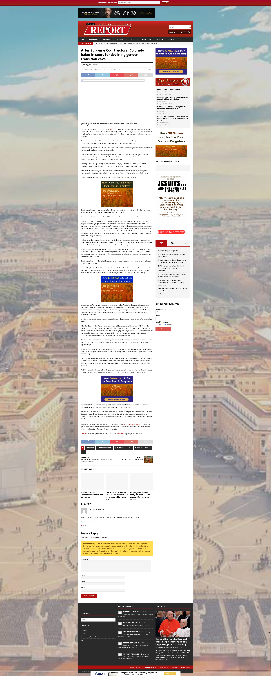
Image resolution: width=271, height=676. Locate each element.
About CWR (146, 39)
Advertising (164, 667)
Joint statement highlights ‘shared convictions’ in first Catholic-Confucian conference (171, 282)
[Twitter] (181, 32)
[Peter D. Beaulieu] (120, 644)
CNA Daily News (101, 69)
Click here (84, 434)
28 (171, 104)
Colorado (90, 448)
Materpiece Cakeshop (142, 448)
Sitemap (174, 667)
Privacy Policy (186, 667)
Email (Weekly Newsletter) (89, 637)
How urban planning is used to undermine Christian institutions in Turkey (133, 656)
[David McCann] (120, 613)
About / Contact (135, 667)
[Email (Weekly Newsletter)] (185, 32)
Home (82, 39)
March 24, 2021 (88, 69)
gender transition (104, 448)
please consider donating (132, 424)
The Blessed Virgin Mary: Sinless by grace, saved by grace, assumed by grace (134, 634)
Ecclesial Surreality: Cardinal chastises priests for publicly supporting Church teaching (171, 642)
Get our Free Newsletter (107, 3)
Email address (161, 309)
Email (83, 581)
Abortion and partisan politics (168, 89)
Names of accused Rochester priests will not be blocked (92, 494)
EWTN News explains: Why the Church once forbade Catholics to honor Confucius (171, 268)
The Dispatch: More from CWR (173, 82)
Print (149, 69)
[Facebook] (178, 32)
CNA (110, 129)
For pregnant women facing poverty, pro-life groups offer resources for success (141, 495)
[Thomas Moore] (120, 633)
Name (83, 575)
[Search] (190, 27)
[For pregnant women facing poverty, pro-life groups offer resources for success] (141, 481)
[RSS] (189, 32)
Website (83, 587)
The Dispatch (121, 39)
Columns (93, 39)
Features (106, 39)
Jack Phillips (119, 448)
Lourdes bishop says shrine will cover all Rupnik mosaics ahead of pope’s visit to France (172, 118)
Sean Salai (161, 111)
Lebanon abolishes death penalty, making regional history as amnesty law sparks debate (172, 290)
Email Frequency (162, 322)
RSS (82, 640)
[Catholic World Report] (135, 36)
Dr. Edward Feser (163, 92)
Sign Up (165, 2)
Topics (133, 39)
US (83, 452)
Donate (171, 39)
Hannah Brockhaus (164, 122)
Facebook (84, 630)
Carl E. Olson (161, 647)
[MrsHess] (120, 624)
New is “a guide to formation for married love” (171, 108)
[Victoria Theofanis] (120, 655)
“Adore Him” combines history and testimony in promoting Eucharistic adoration (135, 614)
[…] (166, 660)
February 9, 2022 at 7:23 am (96, 512)
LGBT (129, 448)
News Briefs (84, 43)
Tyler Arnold (162, 101)
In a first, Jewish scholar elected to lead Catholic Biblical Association (172, 98)
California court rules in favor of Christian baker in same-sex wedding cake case (117, 495)
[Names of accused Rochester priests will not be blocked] (92, 481)
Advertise (160, 39)
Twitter (83, 633)
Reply (85, 526)
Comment (84, 559)
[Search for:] (179, 27)
